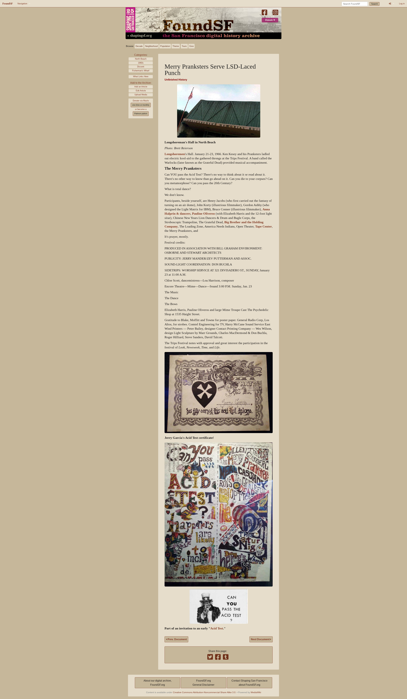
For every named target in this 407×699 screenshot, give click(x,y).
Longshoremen (175, 154)
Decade (139, 46)
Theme (175, 46)
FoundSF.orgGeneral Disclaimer (203, 682)
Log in (402, 3)
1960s (141, 63)
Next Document (260, 639)
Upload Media (141, 94)
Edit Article (141, 90)
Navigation (22, 3)
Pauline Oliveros (203, 213)
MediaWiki (256, 692)
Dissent (140, 66)
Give (191, 46)
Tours (184, 46)
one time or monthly (140, 105)
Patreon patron (140, 114)
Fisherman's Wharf (140, 70)
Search (374, 4)
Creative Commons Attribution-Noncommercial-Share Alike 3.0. (204, 692)
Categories (140, 55)
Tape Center (263, 226)
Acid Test (216, 628)
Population (165, 46)
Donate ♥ (270, 20)
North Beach (140, 59)
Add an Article (140, 86)
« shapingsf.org (139, 36)
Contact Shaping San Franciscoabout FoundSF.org (249, 682)
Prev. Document (177, 639)
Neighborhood (151, 46)
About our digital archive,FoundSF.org (158, 682)
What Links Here (140, 76)
